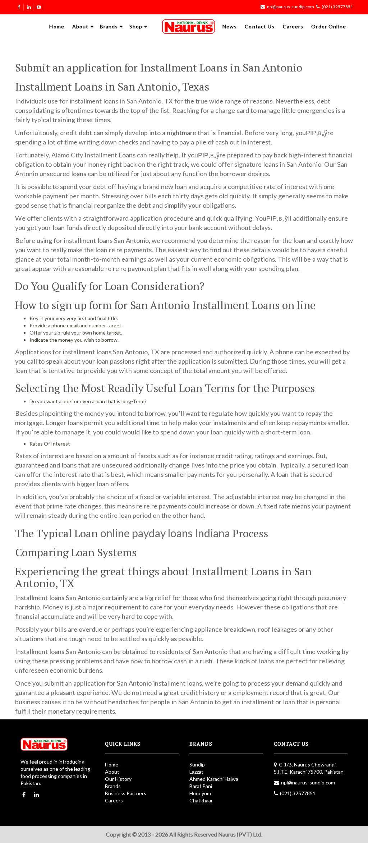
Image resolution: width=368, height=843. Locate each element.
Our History (118, 779)
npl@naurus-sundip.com (290, 6)
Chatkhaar (201, 800)
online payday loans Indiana (165, 532)
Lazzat (196, 772)
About (80, 26)
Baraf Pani (200, 786)
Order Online (328, 26)
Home (56, 26)
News (229, 26)
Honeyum (200, 793)
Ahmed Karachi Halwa (213, 779)
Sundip (197, 764)
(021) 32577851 (337, 6)
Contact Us (260, 26)
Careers (293, 26)
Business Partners (125, 793)
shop (135, 26)
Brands (109, 26)
